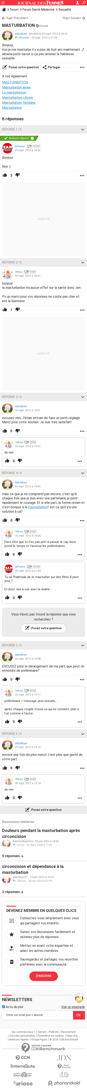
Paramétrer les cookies (51, 1035)
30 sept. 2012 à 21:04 (44, 37)
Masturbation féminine (18, 103)
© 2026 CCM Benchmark (64, 1039)
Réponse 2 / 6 (12, 262)
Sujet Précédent (17, 18)
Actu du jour (14, 1007)
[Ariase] (23, 1083)
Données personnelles (22, 1035)
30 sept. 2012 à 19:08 (27, 658)
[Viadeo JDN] (64, 1074)
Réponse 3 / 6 (12, 397)
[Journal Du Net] (64, 1058)
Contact (41, 1031)
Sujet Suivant (72, 18)
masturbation (38, 507)
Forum (14, 9)
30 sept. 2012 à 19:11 (28, 694)
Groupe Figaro (39, 1039)
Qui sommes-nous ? (23, 1031)
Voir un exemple (73, 1007)
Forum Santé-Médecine (38, 9)
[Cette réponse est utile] (5, 175)
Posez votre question (23, 67)
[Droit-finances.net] (64, 1066)
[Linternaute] (23, 1066)
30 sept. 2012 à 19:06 (28, 535)
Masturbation (12, 108)
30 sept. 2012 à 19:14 (27, 747)
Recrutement (68, 1031)
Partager (54, 67)
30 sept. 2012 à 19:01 (27, 410)
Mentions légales (19, 1039)
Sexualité (64, 9)
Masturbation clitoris (17, 98)
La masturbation (14, 92)
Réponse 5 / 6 (12, 645)
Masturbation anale (16, 87)
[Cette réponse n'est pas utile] (17, 175)
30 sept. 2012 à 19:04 (27, 486)
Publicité (53, 1031)
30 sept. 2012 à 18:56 (27, 150)
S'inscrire (44, 976)
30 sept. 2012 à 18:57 (27, 275)
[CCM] (23, 1058)
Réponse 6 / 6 (12, 733)
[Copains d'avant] (23, 1074)
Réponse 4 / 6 (12, 473)
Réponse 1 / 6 (12, 129)
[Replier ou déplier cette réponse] (82, 129)
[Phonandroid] (64, 1083)
